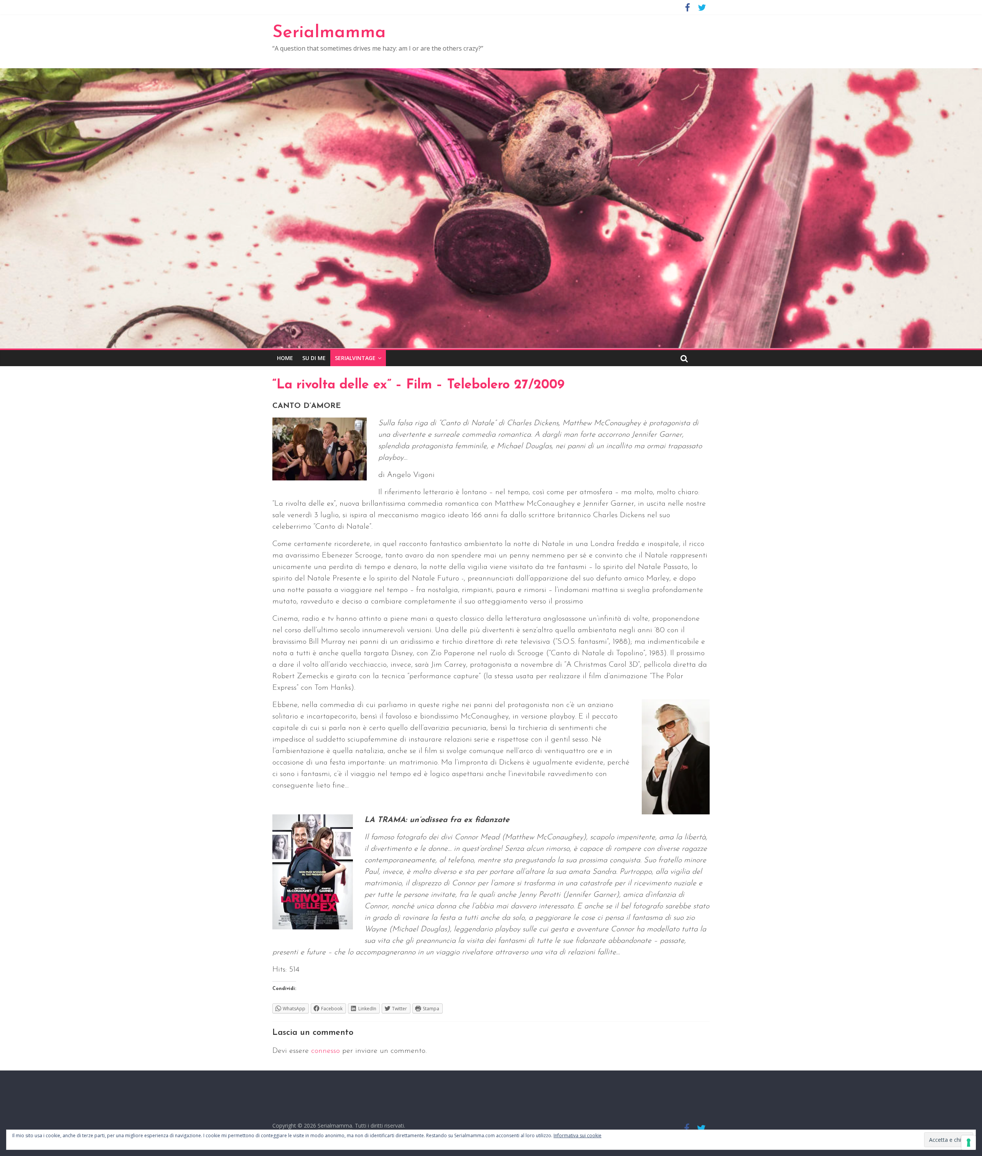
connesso (325, 1051)
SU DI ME (314, 358)
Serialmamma (329, 33)
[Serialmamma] (491, 73)
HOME (285, 358)
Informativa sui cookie (577, 1135)
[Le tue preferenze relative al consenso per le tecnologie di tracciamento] (968, 1142)
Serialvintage (355, 358)
